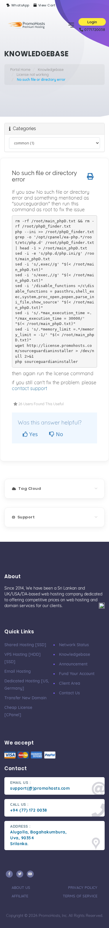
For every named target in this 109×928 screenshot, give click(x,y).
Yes (33, 434)
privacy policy (82, 887)
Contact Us (69, 692)
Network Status (74, 644)
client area (69, 683)
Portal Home (20, 69)
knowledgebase (74, 654)
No (58, 434)
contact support (29, 388)
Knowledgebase (51, 69)
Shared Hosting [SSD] (25, 644)
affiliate (20, 896)
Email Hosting (17, 671)
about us (21, 887)
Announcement (73, 664)
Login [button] (92, 22)
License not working (33, 74)
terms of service (80, 896)
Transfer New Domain (25, 697)
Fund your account (76, 673)
